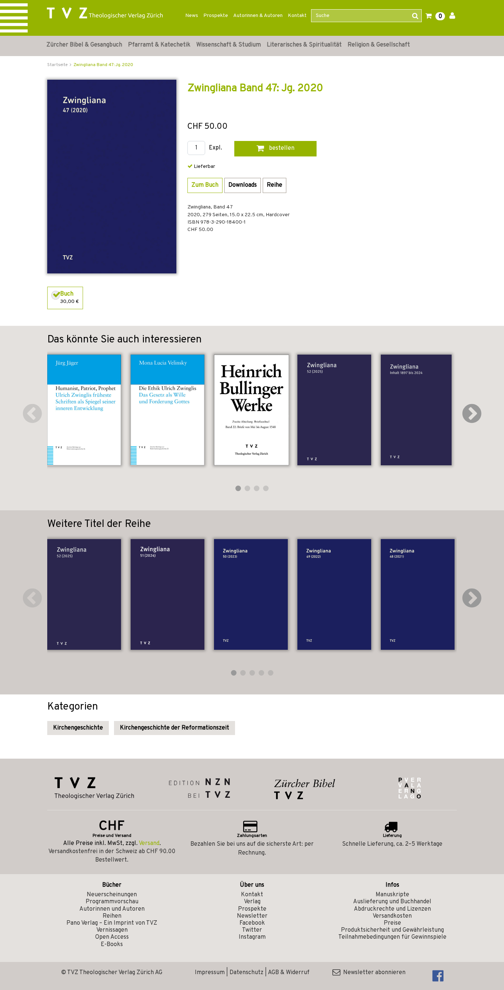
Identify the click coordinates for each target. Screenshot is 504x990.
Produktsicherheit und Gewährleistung (392, 930)
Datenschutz (246, 972)
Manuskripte (392, 894)
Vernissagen (112, 930)
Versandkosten (392, 916)
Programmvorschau (112, 902)
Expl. (215, 148)
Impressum (210, 972)
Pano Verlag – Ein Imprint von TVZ (111, 923)
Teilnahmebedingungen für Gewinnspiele (392, 937)
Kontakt (297, 16)
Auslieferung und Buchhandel (392, 902)
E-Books (112, 944)
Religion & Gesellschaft (379, 45)
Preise (392, 923)
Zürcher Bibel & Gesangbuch (84, 45)
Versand (149, 843)
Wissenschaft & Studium (228, 45)
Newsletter (252, 916)
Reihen (112, 916)
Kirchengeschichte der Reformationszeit (174, 728)
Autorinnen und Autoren (112, 909)
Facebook (252, 923)
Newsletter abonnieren (372, 972)
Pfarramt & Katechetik (159, 45)
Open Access (112, 937)
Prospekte (215, 16)
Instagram (252, 937)
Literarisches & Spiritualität (304, 45)
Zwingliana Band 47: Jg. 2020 (103, 65)
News (191, 16)
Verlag (252, 902)
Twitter (252, 930)
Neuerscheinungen (112, 894)
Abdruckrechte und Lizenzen (392, 909)
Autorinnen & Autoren (258, 16)
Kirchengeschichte (78, 728)
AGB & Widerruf (289, 972)
